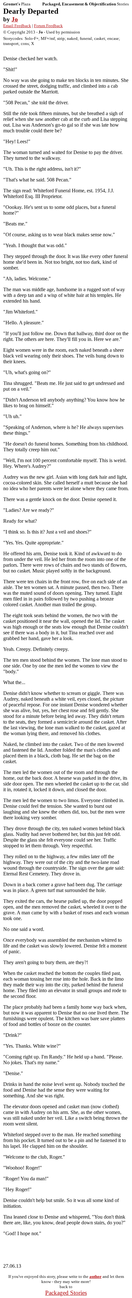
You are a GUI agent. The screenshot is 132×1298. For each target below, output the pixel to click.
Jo (15, 19)
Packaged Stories (66, 1292)
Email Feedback (17, 25)
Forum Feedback (48, 25)
